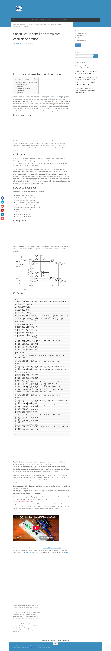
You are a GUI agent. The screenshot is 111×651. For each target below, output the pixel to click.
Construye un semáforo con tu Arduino (26, 82)
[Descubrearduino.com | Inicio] (19, 9)
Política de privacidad (63, 640)
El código (20, 92)
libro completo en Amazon (29, 552)
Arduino (15, 20)
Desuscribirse (80, 35)
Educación (35, 20)
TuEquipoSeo (32, 647)
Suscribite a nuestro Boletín (84, 33)
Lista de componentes (24, 88)
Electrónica (52, 20)
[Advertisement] (68, 6)
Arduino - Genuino (19, 24)
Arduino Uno (54, 97)
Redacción (18, 43)
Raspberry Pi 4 (25, 20)
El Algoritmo (21, 86)
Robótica (43, 20)
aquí (66, 552)
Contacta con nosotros (48, 640)
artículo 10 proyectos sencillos (52, 548)
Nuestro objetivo (22, 84)
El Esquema (21, 90)
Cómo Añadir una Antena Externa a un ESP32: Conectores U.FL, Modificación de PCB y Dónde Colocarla (85, 90)
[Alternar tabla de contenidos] (35, 79)
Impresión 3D (62, 20)
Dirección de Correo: (80, 38)
